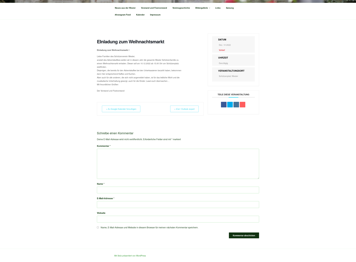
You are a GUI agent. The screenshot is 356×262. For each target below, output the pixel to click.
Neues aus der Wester (125, 7)
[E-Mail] (242, 104)
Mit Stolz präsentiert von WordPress (130, 255)
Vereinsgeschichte (181, 7)
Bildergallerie (201, 7)
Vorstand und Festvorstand (154, 7)
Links (218, 7)
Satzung (230, 7)
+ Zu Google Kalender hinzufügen (121, 108)
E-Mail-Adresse (105, 198)
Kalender (140, 14)
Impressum (155, 14)
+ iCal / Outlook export (184, 108)
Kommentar (104, 146)
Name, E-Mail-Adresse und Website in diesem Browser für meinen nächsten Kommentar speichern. (149, 227)
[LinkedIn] (236, 104)
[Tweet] (230, 104)
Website (101, 213)
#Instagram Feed (123, 14)
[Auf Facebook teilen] (224, 104)
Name (100, 183)
